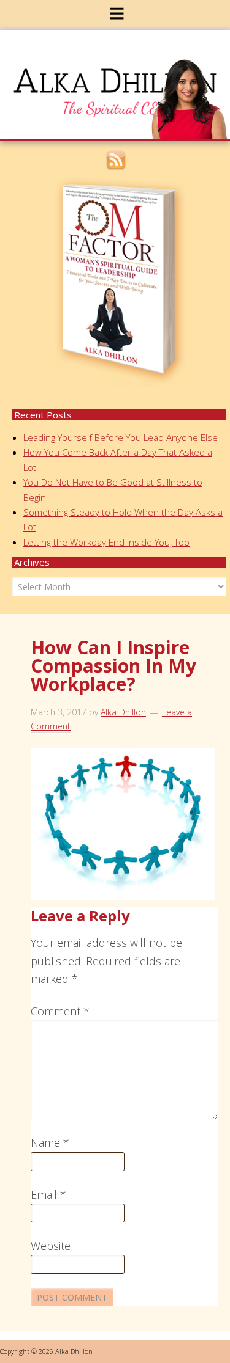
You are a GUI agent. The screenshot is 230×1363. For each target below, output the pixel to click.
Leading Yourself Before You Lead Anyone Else (120, 437)
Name (50, 1142)
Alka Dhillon (123, 75)
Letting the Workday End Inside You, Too (106, 542)
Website (51, 1245)
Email (48, 1194)
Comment (60, 1011)
